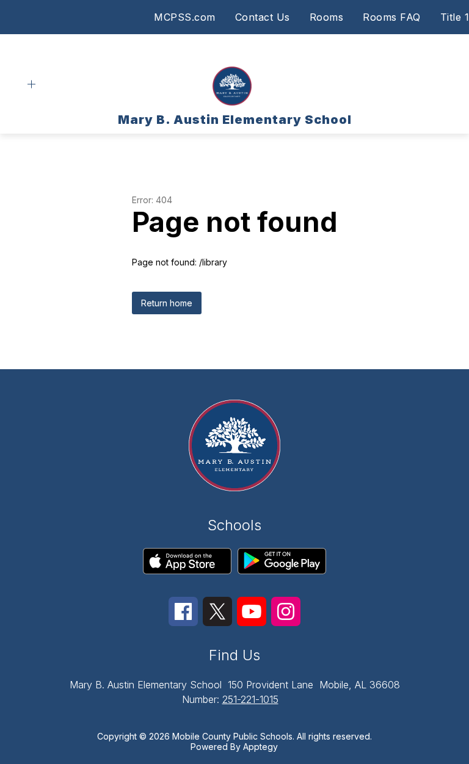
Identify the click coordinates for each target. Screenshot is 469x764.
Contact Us (262, 17)
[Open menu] (31, 84)
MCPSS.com (185, 17)
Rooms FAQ (392, 17)
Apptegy (260, 746)
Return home (166, 303)
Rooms (327, 17)
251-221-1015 (250, 699)
